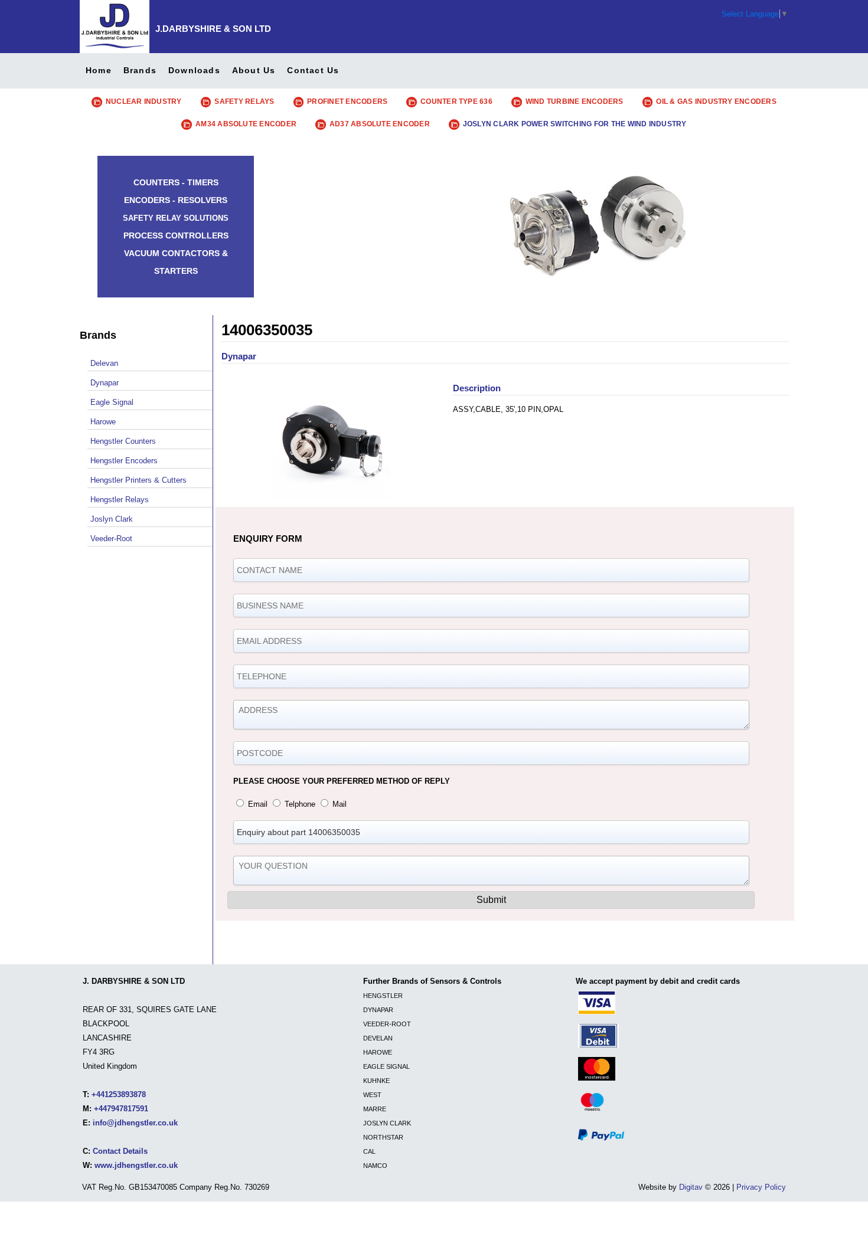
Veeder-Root (111, 538)
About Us (254, 70)
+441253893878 (119, 1094)
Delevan (104, 363)
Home (99, 70)
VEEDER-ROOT (387, 1023)
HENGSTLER (383, 995)
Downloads (194, 70)
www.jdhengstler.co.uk (136, 1165)
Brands (139, 70)
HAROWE (377, 1052)
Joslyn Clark (111, 519)
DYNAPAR (378, 1009)
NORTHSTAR (383, 1137)
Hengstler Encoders (124, 460)
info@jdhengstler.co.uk (135, 1122)
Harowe (103, 421)
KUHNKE (376, 1080)
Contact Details (120, 1151)
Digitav (691, 1187)
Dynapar (104, 382)
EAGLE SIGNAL (386, 1066)
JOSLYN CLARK (387, 1123)
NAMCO (375, 1165)
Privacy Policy (761, 1187)
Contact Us (313, 70)
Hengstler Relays (119, 499)
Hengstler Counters (123, 441)
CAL (369, 1151)
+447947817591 (121, 1108)
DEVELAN (378, 1038)
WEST (372, 1094)
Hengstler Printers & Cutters (138, 480)
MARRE (374, 1108)
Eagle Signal (111, 402)
